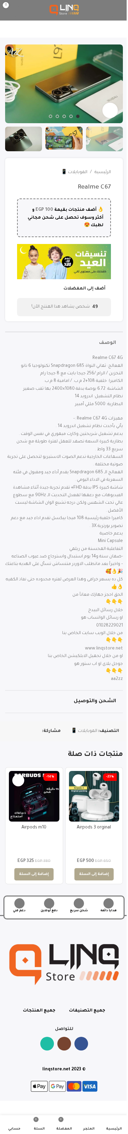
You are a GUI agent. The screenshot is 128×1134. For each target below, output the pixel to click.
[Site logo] (64, 10)
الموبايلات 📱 (74, 172)
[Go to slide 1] (78, 116)
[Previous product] (37, 172)
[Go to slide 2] (71, 116)
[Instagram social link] (64, 1044)
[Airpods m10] (34, 796)
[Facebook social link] (38, 731)
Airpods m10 (34, 827)
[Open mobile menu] (115, 10)
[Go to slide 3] (64, 116)
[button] (116, 84)
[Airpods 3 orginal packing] (94, 796)
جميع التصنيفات (87, 1010)
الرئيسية (103, 172)
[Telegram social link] (13, 731)
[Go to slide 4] (57, 116)
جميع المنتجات (39, 1010)
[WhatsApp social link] (21, 731)
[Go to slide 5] (50, 116)
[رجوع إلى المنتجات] (29, 172)
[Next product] (21, 172)
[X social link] (30, 731)
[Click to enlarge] (110, 110)
